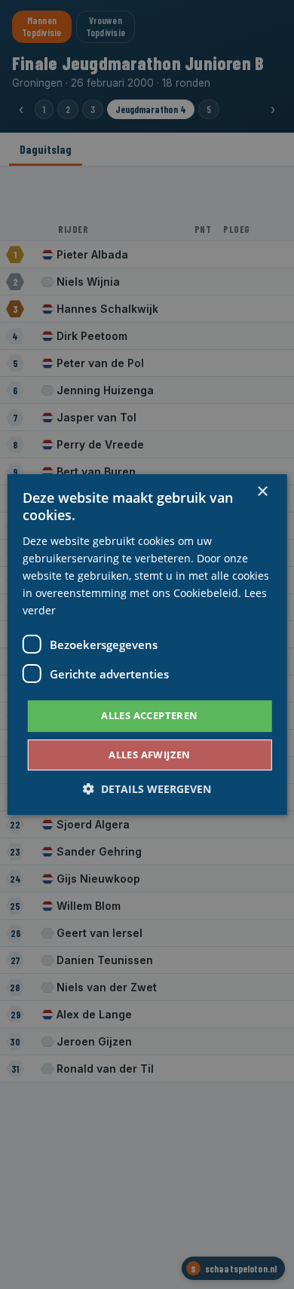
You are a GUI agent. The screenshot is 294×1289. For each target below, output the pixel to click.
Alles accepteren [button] (149, 715)
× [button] (262, 492)
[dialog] (147, 644)
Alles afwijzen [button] (150, 754)
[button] (147, 789)
